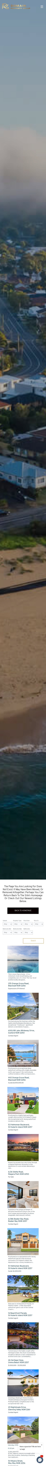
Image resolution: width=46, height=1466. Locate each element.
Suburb (5, 920)
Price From (26, 920)
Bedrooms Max (17, 929)
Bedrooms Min (7, 929)
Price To (36, 920)
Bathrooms (27, 929)
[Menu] (42, 7)
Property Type (17, 920)
